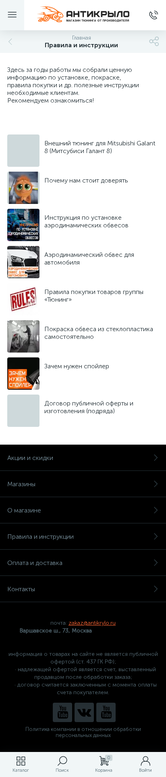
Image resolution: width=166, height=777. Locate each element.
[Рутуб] (106, 712)
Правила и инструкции (40, 536)
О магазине (24, 510)
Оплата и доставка (34, 563)
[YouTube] (62, 712)
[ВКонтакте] (84, 712)
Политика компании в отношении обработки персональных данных (83, 732)
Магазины (21, 484)
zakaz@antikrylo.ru (92, 623)
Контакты (21, 589)
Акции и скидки (30, 458)
